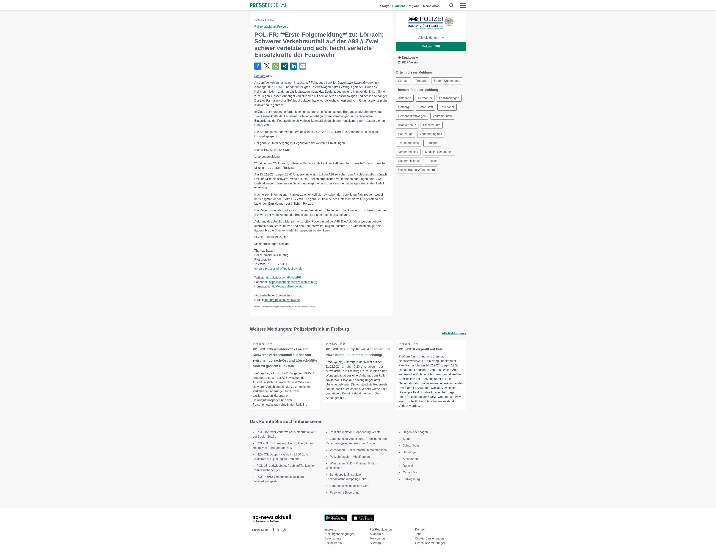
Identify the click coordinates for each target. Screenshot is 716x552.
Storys (385, 6)
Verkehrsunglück (431, 134)
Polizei (432, 160)
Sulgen (407, 438)
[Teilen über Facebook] (257, 66)
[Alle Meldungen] (431, 29)
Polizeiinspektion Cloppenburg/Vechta (355, 432)
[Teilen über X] (266, 66)
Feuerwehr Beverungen (345, 492)
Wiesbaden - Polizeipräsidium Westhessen (358, 450)
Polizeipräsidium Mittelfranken (350, 456)
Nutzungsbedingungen (339, 534)
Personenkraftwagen (412, 116)
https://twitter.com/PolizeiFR (283, 277)
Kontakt (420, 529)
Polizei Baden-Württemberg (416, 169)
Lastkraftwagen (449, 98)
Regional (414, 6)
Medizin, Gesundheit (438, 151)
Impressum (331, 529)
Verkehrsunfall (442, 116)
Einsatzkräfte (431, 125)
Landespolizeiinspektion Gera (349, 485)
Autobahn (404, 98)
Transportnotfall (408, 142)
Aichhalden (410, 459)
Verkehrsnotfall (408, 151)
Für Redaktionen (381, 529)
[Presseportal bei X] (277, 529)
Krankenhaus (407, 125)
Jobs (418, 534)
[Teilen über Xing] (284, 66)
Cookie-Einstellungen (429, 538)
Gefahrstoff (425, 107)
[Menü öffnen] (462, 5)
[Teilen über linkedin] (293, 66)
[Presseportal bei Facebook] (272, 529)
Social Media (333, 543)
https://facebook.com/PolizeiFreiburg (293, 282)
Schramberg (411, 445)
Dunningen (410, 452)
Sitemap (375, 543)
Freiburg (260, 75)
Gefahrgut (404, 107)
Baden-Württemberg (447, 80)
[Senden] (302, 66)
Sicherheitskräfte (409, 160)
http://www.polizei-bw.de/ (287, 286)
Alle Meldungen (429, 37)
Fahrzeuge (405, 134)
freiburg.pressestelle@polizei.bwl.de (278, 268)
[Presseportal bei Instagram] (282, 529)
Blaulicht (398, 6)
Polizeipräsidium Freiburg (271, 26)
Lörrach (403, 80)
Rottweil (408, 465)
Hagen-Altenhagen (415, 432)
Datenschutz (332, 538)
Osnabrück (410, 472)
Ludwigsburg (411, 479)
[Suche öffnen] (451, 5)
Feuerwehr (447, 107)
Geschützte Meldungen (430, 543)
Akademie (376, 534)
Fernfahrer (425, 98)
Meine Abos (431, 6)
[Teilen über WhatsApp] (275, 66)
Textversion (377, 538)
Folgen (427, 46)
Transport (432, 142)
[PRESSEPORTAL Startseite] (268, 5)
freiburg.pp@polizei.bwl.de (282, 299)
